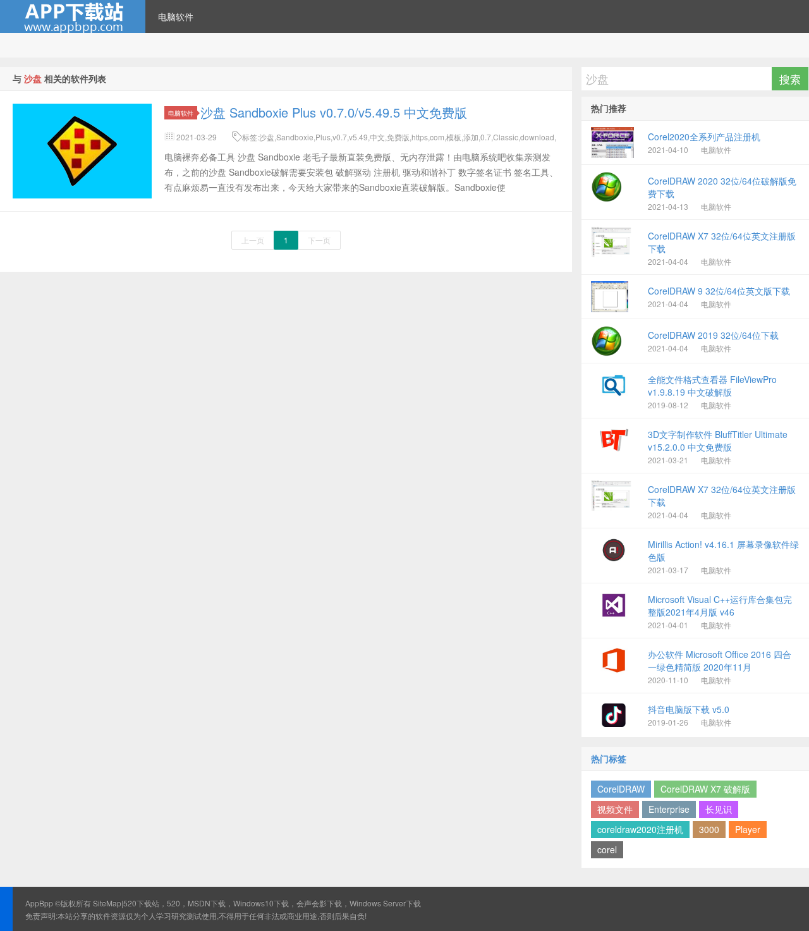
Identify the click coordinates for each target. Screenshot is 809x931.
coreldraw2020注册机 (640, 829)
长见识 (718, 809)
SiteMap (107, 903)
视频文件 (615, 809)
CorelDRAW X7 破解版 (705, 788)
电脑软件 (175, 16)
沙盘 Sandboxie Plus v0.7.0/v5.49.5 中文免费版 (333, 112)
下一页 (319, 239)
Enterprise (669, 809)
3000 (709, 829)
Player (747, 829)
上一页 (252, 239)
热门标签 (608, 758)
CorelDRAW (621, 788)
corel (607, 849)
